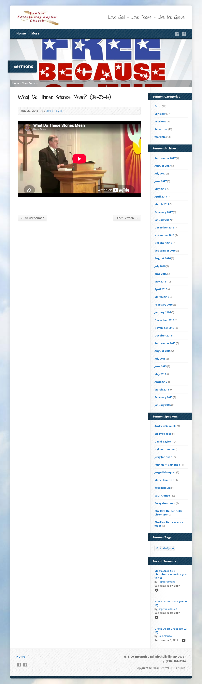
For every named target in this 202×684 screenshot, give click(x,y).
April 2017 (160, 196)
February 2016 (163, 304)
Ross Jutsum (162, 487)
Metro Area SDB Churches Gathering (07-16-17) (170, 574)
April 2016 (160, 289)
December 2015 (164, 320)
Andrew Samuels (165, 426)
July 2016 (159, 266)
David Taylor (54, 111)
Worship (160, 137)
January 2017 (162, 220)
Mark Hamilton (164, 480)
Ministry (160, 114)
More (35, 33)
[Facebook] (177, 34)
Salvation (160, 129)
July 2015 (159, 358)
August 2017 (162, 166)
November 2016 (164, 235)
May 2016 (160, 281)
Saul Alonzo (162, 495)
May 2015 (160, 374)
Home (21, 33)
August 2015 (162, 351)
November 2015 (164, 328)
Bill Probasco (163, 433)
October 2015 (163, 335)
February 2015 (163, 397)
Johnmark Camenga (167, 464)
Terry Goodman (164, 503)
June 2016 (160, 274)
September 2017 (164, 158)
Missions (160, 121)
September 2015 (164, 343)
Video (156, 590)
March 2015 (161, 389)
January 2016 (162, 312)
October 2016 (163, 243)
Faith (157, 106)
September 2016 (164, 250)
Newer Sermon (32, 218)
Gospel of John (165, 548)
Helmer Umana (164, 449)
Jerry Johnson (163, 457)
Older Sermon (127, 218)
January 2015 (162, 405)
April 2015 (160, 382)
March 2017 (161, 204)
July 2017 (159, 173)
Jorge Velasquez (165, 472)
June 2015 (160, 366)
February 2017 (163, 212)
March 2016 (161, 297)
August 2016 (162, 258)
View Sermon (30, 83)
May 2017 (160, 189)
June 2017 (160, 181)
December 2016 (164, 227)
